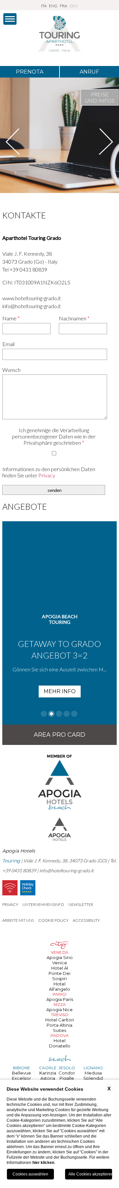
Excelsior (21, 1078)
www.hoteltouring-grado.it (31, 298)
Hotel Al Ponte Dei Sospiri (59, 973)
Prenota (29, 72)
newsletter (80, 904)
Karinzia (47, 1073)
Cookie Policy (53, 920)
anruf (89, 72)
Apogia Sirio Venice (60, 960)
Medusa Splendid (93, 1075)
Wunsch (11, 370)
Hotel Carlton (59, 1019)
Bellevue (21, 1073)
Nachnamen (74, 318)
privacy (10, 904)
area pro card (59, 734)
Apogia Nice (59, 1009)
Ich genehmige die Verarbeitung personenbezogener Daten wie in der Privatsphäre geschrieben (54, 436)
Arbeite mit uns (18, 920)
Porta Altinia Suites (59, 1027)
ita (44, 5)
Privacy (46, 475)
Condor (67, 1073)
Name (11, 318)
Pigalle (67, 1078)
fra (63, 5)
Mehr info (34, 691)
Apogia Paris (59, 999)
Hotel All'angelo (59, 986)
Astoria (47, 1078)
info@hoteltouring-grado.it (31, 306)
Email (8, 344)
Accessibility (86, 920)
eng (53, 5)
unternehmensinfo (43, 904)
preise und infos (100, 97)
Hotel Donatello (59, 1043)
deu (73, 5)
